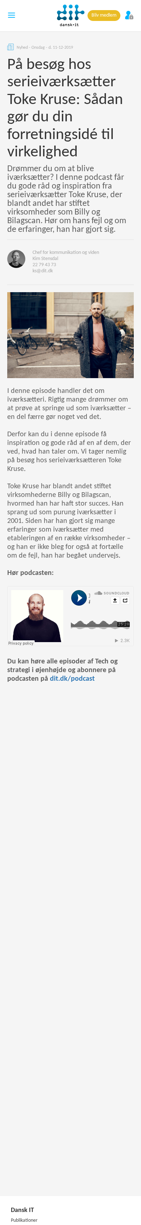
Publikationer (24, 1220)
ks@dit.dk (43, 271)
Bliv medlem (103, 15)
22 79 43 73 (44, 265)
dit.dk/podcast (72, 679)
